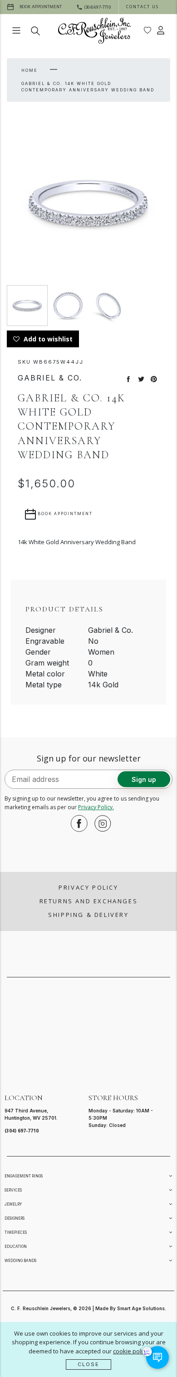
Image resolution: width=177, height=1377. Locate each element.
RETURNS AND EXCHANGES (88, 901)
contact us (142, 7)
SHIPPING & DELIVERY (88, 915)
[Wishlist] (147, 30)
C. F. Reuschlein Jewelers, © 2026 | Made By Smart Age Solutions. (88, 1308)
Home (29, 70)
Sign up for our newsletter (89, 758)
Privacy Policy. (96, 807)
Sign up (144, 779)
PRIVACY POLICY (88, 887)
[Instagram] (100, 823)
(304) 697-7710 (22, 1130)
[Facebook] (76, 823)
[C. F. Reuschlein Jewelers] (94, 31)
